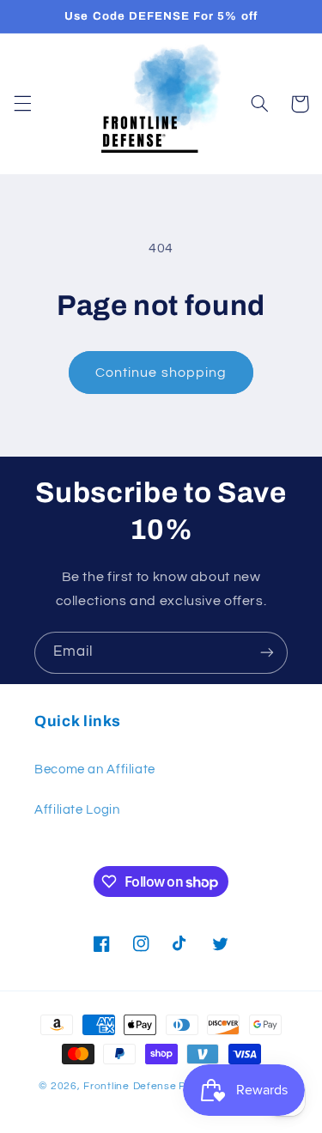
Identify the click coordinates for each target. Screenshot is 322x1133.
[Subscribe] (267, 653)
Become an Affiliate (94, 769)
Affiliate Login (76, 809)
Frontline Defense (130, 1086)
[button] (22, 104)
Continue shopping (161, 372)
